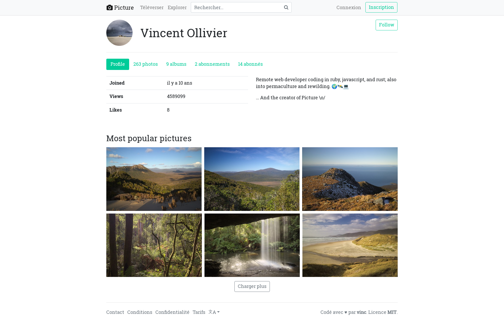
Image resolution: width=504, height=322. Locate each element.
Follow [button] (386, 25)
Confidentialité (172, 312)
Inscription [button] (381, 7)
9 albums (176, 64)
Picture (123, 7)
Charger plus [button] (252, 286)
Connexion (349, 7)
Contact (115, 312)
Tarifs (199, 312)
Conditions (139, 312)
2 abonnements (212, 64)
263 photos (145, 64)
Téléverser (152, 7)
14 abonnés (250, 64)
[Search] (286, 7)
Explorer (177, 7)
